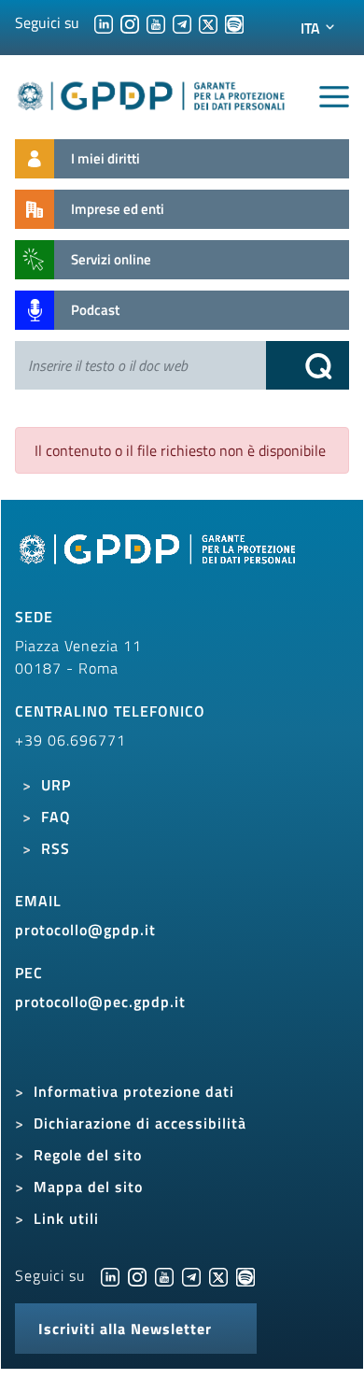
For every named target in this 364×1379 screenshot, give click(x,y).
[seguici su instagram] (129, 22)
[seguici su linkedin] (103, 22)
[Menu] (334, 97)
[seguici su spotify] (234, 22)
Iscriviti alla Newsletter (125, 1328)
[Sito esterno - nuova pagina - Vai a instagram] (137, 1275)
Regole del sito (88, 1155)
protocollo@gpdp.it (85, 929)
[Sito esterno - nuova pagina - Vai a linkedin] (110, 1275)
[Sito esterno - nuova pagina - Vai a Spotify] (245, 1275)
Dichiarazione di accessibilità (140, 1123)
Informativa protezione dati (134, 1091)
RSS (55, 848)
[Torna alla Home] (151, 92)
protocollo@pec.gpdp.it (100, 1001)
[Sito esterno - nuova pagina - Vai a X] (218, 1275)
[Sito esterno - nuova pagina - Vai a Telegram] (191, 1275)
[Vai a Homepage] (159, 559)
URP (56, 785)
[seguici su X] (208, 22)
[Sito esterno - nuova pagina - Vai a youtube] (164, 1275)
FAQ (56, 816)
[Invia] (308, 365)
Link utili (66, 1218)
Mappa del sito (88, 1186)
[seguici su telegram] (182, 22)
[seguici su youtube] (156, 22)
